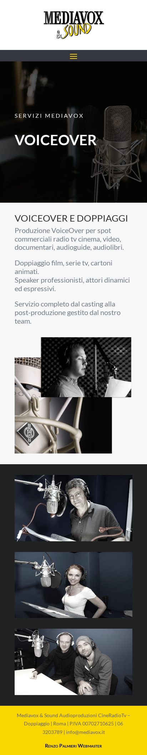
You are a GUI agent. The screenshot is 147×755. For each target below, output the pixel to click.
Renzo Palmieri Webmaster (73, 746)
